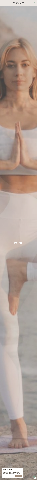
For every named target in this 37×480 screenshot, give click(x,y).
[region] (12, 473)
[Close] (22, 468)
